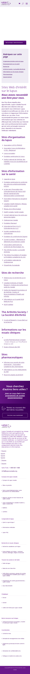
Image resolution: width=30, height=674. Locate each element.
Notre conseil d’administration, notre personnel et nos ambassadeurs (12, 491)
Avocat (4, 597)
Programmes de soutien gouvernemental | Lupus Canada (14, 581)
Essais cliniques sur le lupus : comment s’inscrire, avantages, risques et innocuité (13, 552)
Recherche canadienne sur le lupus (11, 546)
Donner (4, 602)
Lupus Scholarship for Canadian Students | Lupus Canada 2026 (14, 503)
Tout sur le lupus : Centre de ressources (14, 42)
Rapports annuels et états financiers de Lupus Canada (13, 498)
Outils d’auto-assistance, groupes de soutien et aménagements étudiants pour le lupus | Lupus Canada (14, 574)
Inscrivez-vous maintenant (15, 415)
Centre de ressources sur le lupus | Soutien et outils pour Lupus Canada (14, 622)
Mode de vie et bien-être (9, 568)
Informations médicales (9, 527)
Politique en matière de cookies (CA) (12, 656)
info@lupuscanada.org (9, 471)
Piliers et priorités (7, 485)
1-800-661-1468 (15, 468)
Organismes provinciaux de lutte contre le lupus (13, 644)
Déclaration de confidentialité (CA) (11, 651)
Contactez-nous (7, 633)
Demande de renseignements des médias (13, 638)
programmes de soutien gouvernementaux (15, 396)
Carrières (5, 511)
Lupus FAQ (5, 532)
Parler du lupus (6, 563)
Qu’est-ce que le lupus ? (9, 522)
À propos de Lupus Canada (10, 480)
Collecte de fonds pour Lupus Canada (12, 607)
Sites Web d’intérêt (7, 586)
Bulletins (5, 507)
